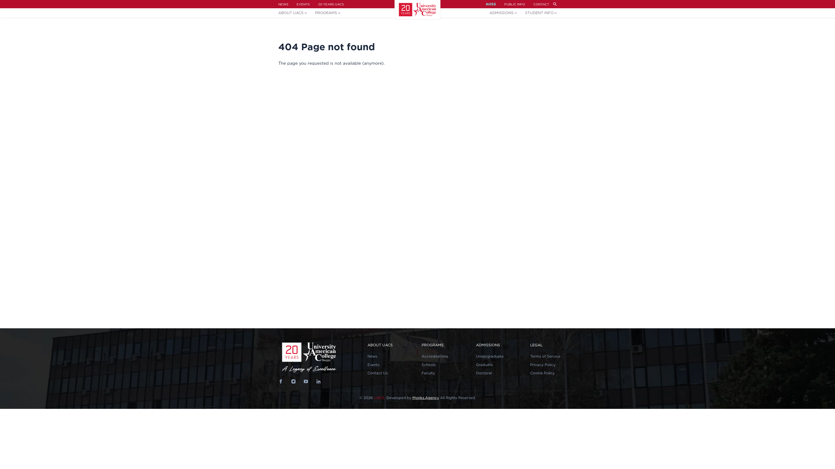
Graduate (484, 365)
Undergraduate (490, 356)
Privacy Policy (543, 365)
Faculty (428, 373)
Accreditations (435, 356)
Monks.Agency (425, 398)
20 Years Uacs (331, 4)
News (283, 4)
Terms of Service (545, 356)
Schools (429, 365)
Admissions (501, 13)
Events (303, 4)
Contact (541, 4)
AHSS (491, 4)
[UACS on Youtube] (306, 381)
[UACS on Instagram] (293, 381)
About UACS (291, 13)
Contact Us (377, 373)
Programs (326, 13)
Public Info (514, 4)
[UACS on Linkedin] (318, 381)
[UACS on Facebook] (281, 381)
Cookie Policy (542, 373)
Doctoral (484, 373)
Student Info (539, 13)
